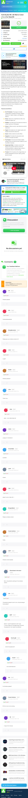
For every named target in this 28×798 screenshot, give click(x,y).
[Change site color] (18, 3)
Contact (7, 795)
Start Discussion (14, 230)
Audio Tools (20, 10)
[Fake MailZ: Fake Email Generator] (14, 210)
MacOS (15, 10)
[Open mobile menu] (25, 2)
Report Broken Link (16, 43)
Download (6, 43)
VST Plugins (20, 182)
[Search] (25, 6)
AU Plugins (17, 183)
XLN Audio (9, 182)
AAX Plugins (12, 183)
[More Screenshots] (14, 49)
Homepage (5, 10)
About (2, 795)
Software (11, 10)
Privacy (15, 795)
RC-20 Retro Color (14, 182)
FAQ (12, 795)
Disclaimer (3, 797)
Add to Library (19, 27)
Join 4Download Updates (10, 785)
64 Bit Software (21, 183)
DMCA (9, 797)
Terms (20, 795)
